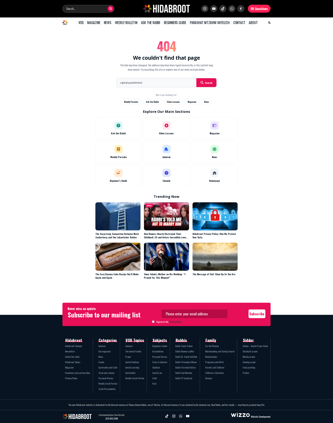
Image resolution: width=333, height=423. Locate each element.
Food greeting (249, 367)
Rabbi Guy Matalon (183, 373)
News (206, 102)
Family (101, 362)
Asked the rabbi (72, 356)
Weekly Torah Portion (107, 383)
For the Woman (212, 346)
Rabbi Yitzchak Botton (185, 367)
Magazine (192, 102)
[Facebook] (240, 8)
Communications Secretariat (112, 414)
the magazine (104, 351)
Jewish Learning (132, 367)
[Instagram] (204, 8)
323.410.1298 (111, 418)
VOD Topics (135, 340)
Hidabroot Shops (72, 362)
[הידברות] (166, 8)
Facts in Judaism (159, 362)
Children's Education (214, 373)
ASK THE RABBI (150, 23)
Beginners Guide (159, 346)
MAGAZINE (93, 23)
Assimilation (157, 351)
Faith (154, 378)
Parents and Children (214, 367)
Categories (108, 340)
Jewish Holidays (132, 362)
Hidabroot (73, 340)
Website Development (261, 416)
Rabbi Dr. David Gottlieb (186, 356)
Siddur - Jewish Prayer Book (255, 346)
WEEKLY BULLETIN (126, 23)
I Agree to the (168, 321)
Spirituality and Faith (107, 367)
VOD (81, 23)
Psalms (246, 373)
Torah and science (106, 373)
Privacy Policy (175, 321)
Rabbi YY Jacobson (183, 378)
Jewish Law (157, 373)
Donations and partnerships (77, 373)
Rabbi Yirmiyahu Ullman (186, 362)
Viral (154, 383)
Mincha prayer (249, 356)
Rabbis (181, 340)
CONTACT (239, 23)
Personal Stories (105, 378)
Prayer (128, 356)
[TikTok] (222, 8)
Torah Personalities (107, 389)
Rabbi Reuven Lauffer (184, 351)
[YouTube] (213, 8)
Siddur (248, 340)
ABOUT (253, 23)
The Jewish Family (133, 351)
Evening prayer (249, 362)
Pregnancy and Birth (214, 362)
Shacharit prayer (250, 351)
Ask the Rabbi (152, 102)
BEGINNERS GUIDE (175, 23)
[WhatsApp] (231, 8)
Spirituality (130, 373)
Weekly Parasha (131, 102)
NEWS (107, 23)
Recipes (208, 378)
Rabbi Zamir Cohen (184, 346)
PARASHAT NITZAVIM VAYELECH (210, 23)
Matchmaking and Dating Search (219, 351)
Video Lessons (173, 102)
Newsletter (70, 351)
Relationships (211, 356)
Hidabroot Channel (73, 346)
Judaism (102, 346)
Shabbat (156, 367)
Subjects (160, 340)
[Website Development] (240, 416)
